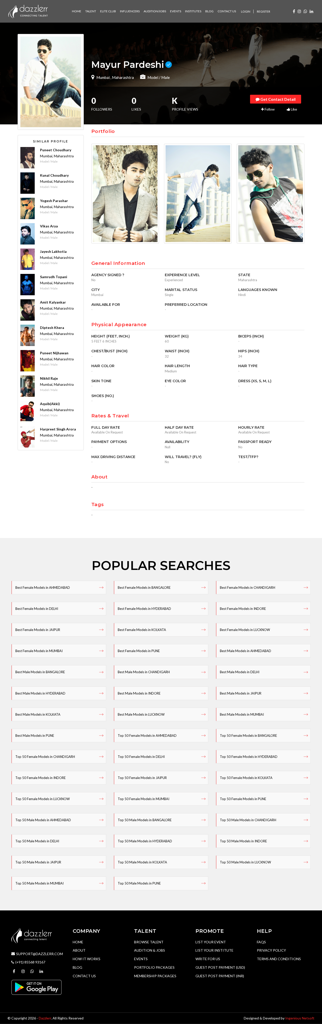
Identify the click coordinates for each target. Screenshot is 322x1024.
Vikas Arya (49, 226)
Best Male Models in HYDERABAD (40, 693)
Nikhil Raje (49, 378)
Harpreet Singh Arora (58, 429)
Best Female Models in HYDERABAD (144, 609)
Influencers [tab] (130, 11)
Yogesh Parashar (54, 201)
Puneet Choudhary (55, 150)
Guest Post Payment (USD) (220, 967)
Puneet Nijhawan (54, 353)
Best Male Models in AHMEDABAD (245, 651)
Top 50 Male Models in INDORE (243, 841)
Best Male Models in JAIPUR (240, 693)
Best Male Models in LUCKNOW (141, 714)
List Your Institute (214, 950)
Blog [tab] (209, 11)
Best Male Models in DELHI (239, 672)
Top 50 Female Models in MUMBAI (143, 799)
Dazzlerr (45, 1018)
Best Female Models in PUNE (139, 651)
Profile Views (185, 104)
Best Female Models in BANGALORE (144, 588)
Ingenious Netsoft (299, 1018)
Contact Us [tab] (227, 11)
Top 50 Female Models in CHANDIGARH (45, 757)
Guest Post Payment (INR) (219, 976)
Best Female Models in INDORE (243, 609)
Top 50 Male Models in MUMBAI (39, 883)
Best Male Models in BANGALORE (40, 672)
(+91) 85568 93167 (30, 962)
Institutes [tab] (193, 11)
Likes (136, 104)
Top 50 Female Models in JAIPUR (142, 778)
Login (245, 11)
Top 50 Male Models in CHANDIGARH (248, 820)
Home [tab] (76, 11)
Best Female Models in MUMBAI (39, 651)
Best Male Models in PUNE (34, 736)
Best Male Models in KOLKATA (37, 714)
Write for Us (207, 959)
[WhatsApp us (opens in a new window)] (305, 11)
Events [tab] (175, 11)
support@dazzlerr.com (39, 954)
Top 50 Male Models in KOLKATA (142, 862)
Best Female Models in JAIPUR (37, 630)
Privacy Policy (271, 950)
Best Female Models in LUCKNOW (245, 630)
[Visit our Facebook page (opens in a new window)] (294, 11)
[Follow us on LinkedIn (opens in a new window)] (311, 11)
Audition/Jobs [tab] (155, 11)
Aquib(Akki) (50, 404)
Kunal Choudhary (54, 175)
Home (78, 942)
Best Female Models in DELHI (36, 609)
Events (141, 959)
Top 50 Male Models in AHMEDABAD (43, 820)
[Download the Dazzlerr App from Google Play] (36, 987)
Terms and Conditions (279, 959)
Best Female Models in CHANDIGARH (247, 588)
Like (293, 109)
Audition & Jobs (149, 950)
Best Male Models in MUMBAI (242, 714)
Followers (101, 104)
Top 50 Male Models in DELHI (37, 841)
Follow (269, 109)
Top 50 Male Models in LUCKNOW (245, 862)
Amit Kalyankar (53, 302)
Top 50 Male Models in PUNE (139, 883)
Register (263, 11)
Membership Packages (155, 976)
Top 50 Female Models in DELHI (141, 757)
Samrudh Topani (53, 277)
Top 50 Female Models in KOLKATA (246, 778)
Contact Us (84, 976)
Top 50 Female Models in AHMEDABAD (147, 736)
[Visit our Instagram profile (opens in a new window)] (299, 11)
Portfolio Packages (154, 967)
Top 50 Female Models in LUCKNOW (42, 799)
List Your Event (210, 942)
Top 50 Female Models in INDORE (40, 778)
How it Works (86, 959)
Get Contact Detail (278, 99)
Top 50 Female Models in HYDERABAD (248, 757)
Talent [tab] (90, 11)
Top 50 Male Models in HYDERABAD (145, 841)
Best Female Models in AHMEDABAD (42, 588)
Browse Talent (149, 942)
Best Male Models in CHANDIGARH (144, 672)
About (79, 950)
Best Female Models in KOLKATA (142, 630)
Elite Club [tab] (108, 11)
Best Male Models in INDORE (139, 693)
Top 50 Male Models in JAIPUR (38, 862)
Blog (77, 967)
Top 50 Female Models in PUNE (243, 799)
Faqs (261, 942)
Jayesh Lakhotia (53, 251)
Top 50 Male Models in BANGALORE (145, 820)
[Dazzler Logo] (28, 11)
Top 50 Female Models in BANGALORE (248, 736)
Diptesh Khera (52, 327)
